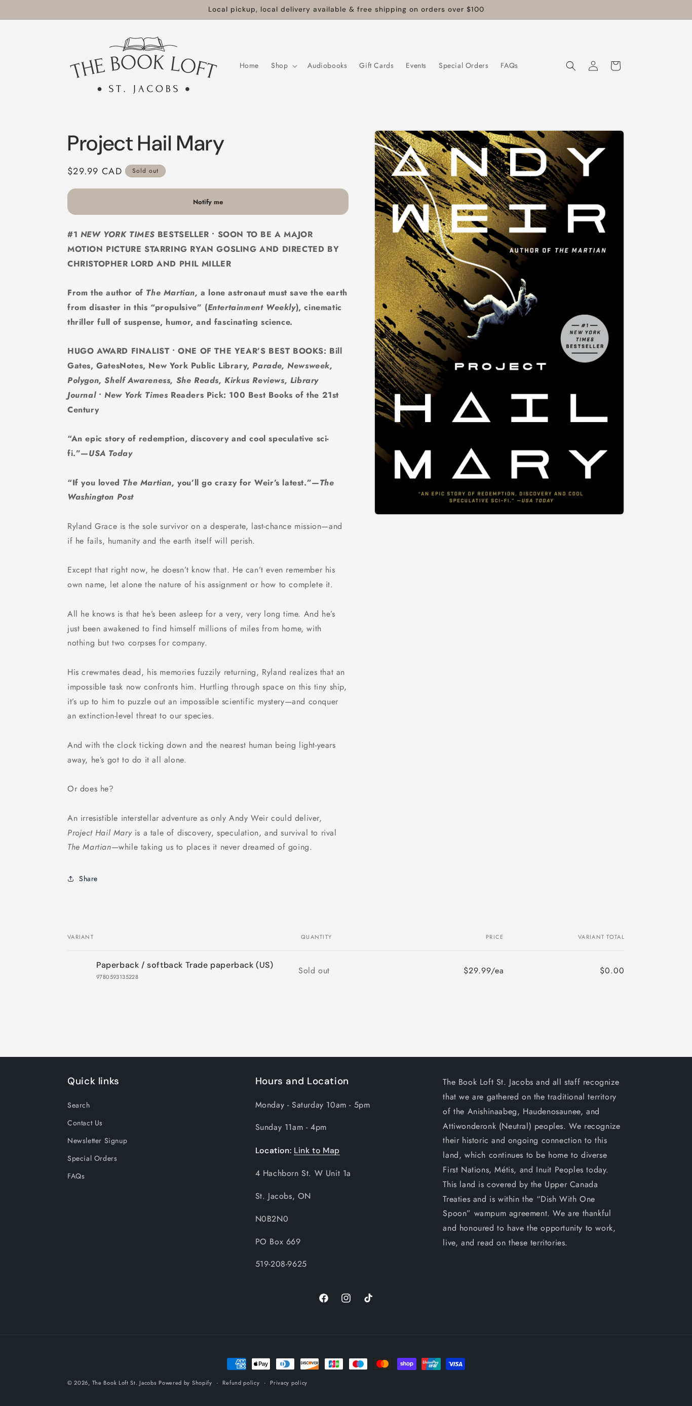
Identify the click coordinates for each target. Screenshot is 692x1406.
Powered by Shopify (185, 1383)
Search (78, 1104)
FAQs (76, 1176)
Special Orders (92, 1158)
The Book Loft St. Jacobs (124, 1383)
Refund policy (240, 1382)
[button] (283, 65)
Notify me (208, 202)
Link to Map (317, 1150)
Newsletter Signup (97, 1140)
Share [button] (88, 878)
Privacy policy (288, 1382)
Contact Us (85, 1122)
